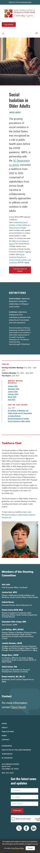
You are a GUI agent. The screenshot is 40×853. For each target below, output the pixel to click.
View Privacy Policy (17, 848)
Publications (8, 732)
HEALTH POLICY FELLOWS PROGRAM (16, 750)
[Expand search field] (36, 33)
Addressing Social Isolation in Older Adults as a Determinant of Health (20, 225)
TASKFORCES (7, 754)
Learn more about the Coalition (20, 270)
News (4, 736)
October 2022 (13, 386)
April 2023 (11, 400)
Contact (6, 740)
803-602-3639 (8, 773)
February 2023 (13, 394)
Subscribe (17, 810)
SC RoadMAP (7, 758)
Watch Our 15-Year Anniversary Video (20, 2)
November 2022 (14, 389)
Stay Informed (8, 24)
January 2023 (13, 392)
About (5, 728)
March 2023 (12, 397)
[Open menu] (3, 33)
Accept (30, 848)
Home (4, 724)
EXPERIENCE (7, 746)
